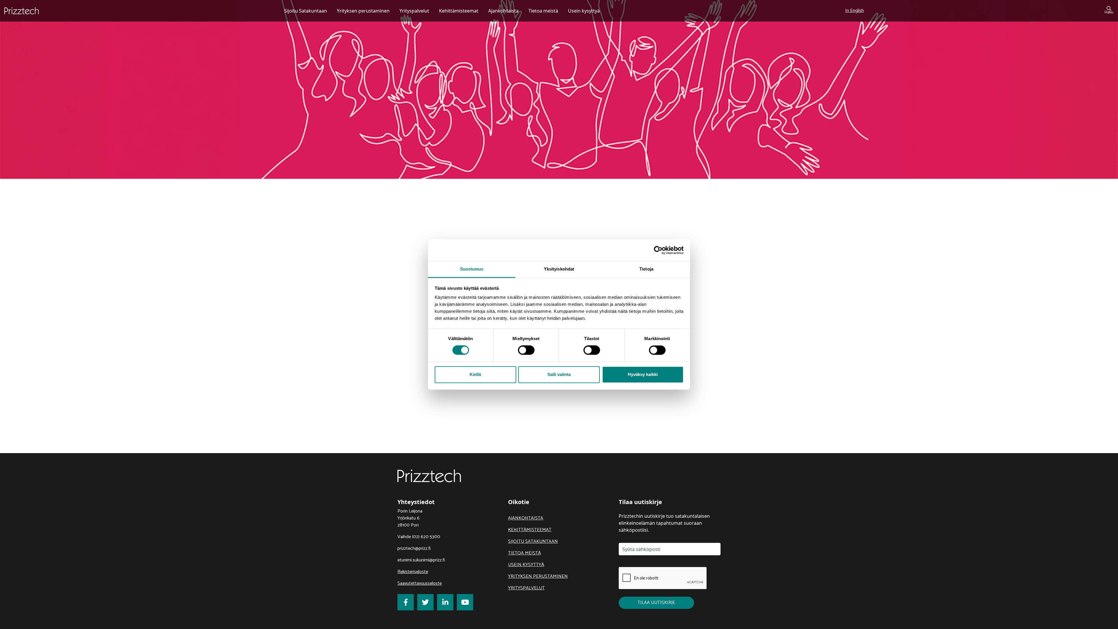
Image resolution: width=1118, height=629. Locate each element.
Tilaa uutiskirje (656, 603)
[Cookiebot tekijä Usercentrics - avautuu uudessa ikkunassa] (658, 250)
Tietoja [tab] (646, 268)
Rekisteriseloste (412, 572)
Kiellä (475, 374)
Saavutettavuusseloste (419, 583)
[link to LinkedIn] (445, 602)
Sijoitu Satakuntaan (533, 541)
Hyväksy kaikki (643, 374)
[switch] (526, 350)
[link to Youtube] (465, 602)
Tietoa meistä (524, 553)
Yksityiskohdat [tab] (559, 268)
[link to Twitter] (425, 602)
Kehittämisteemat (529, 530)
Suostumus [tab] (472, 268)
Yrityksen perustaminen (538, 576)
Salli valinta (559, 374)
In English (854, 11)
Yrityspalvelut (526, 588)
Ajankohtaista (525, 518)
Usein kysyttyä (526, 565)
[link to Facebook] (405, 602)
